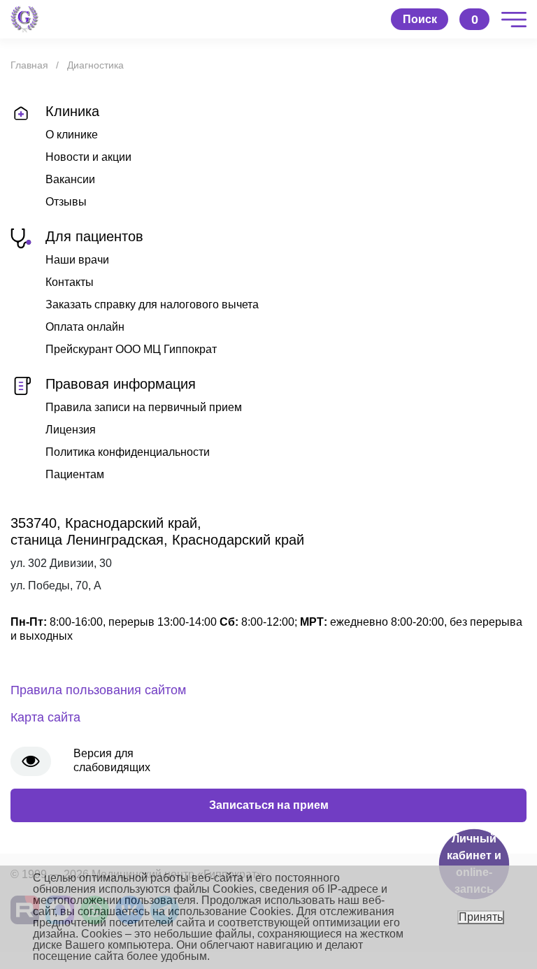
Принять (481, 917)
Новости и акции (88, 157)
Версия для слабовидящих (111, 760)
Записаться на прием (269, 805)
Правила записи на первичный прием (143, 407)
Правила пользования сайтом (98, 690)
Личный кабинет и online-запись (474, 864)
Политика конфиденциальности (127, 452)
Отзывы (66, 202)
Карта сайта (45, 717)
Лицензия (70, 430)
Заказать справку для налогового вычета (152, 304)
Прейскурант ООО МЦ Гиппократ (131, 349)
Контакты (69, 282)
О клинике (71, 135)
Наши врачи (77, 260)
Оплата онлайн (84, 327)
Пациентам (74, 474)
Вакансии (70, 179)
